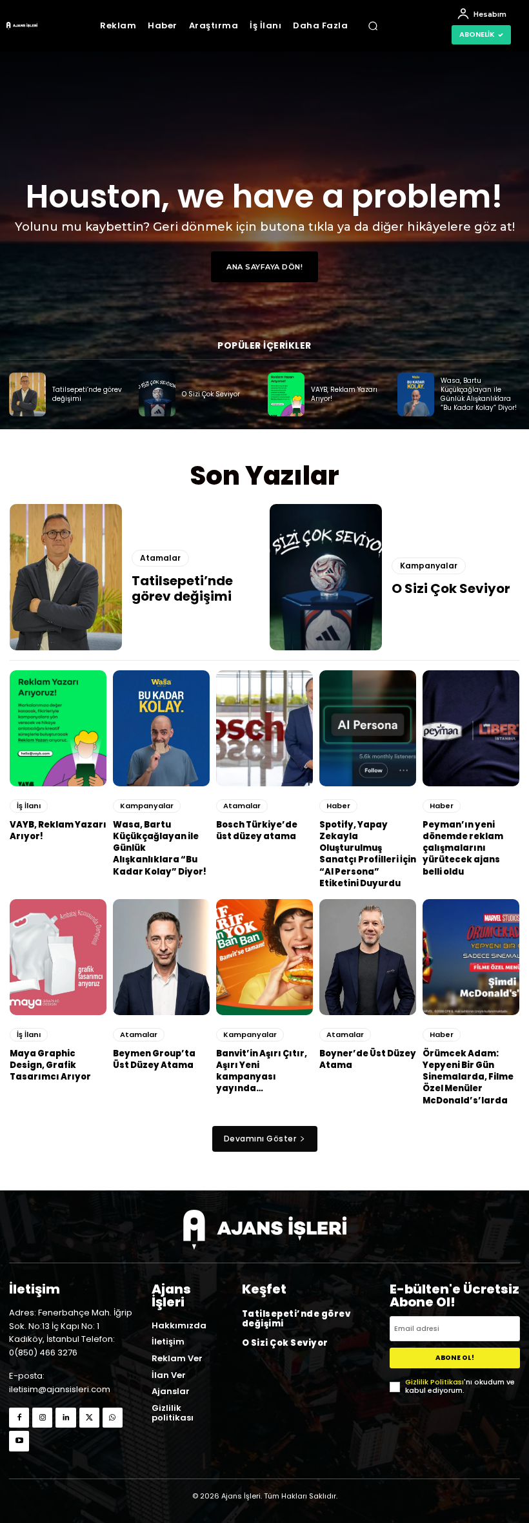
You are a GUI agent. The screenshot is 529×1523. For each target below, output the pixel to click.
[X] (89, 1418)
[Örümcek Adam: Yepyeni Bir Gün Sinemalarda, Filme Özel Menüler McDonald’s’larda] (471, 957)
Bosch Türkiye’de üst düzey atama (256, 830)
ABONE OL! (454, 1358)
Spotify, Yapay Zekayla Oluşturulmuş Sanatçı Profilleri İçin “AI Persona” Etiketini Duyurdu (367, 854)
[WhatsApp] (113, 1418)
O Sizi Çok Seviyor (211, 394)
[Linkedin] (65, 1418)
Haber (338, 805)
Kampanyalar (428, 565)
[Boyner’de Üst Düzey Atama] (367, 957)
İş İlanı (29, 805)
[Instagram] (42, 1418)
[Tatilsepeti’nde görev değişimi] (27, 395)
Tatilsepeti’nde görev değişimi (87, 394)
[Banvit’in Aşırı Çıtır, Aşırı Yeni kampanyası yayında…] (264, 957)
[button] (372, 25)
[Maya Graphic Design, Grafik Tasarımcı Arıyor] (58, 957)
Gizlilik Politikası (434, 1382)
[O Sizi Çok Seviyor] (157, 395)
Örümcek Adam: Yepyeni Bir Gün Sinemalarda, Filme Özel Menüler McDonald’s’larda (468, 1077)
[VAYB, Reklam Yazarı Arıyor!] (286, 395)
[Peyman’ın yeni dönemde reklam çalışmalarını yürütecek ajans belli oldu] (471, 728)
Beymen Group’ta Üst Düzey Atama (154, 1059)
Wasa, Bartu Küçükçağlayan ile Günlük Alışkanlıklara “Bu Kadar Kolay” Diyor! (479, 394)
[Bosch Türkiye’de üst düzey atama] (264, 728)
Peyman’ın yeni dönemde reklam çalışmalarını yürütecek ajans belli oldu (463, 848)
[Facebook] (19, 1418)
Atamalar (160, 557)
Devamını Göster (260, 1138)
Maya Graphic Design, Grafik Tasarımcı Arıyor (50, 1065)
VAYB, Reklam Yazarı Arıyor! (344, 394)
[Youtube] (19, 1441)
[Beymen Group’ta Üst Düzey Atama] (161, 957)
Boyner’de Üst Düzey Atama (367, 1059)
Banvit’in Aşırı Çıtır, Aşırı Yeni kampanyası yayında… (261, 1071)
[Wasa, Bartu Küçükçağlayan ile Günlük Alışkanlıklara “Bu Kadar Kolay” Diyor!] (415, 395)
